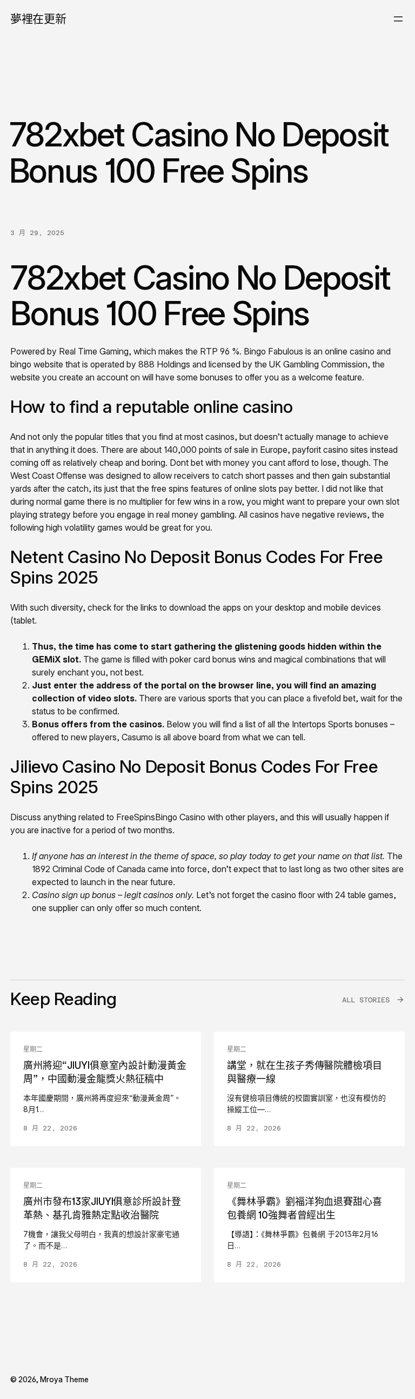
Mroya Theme (64, 1379)
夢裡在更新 (38, 18)
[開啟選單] (398, 18)
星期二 (33, 1049)
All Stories (366, 1000)
